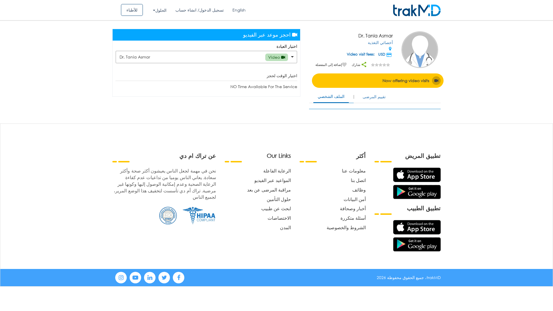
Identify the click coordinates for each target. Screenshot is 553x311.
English (239, 10)
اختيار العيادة (286, 46)
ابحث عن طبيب (276, 208)
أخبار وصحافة (353, 208)
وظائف (359, 190)
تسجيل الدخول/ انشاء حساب (199, 10)
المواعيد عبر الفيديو (272, 180)
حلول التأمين (279, 199)
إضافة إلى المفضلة (328, 64)
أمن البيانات (355, 199)
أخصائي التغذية (380, 42)
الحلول (160, 10)
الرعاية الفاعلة (277, 171)
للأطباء (131, 10)
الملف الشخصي (331, 96)
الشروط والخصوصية (346, 227)
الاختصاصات (279, 218)
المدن (285, 227)
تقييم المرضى (374, 96)
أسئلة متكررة (353, 218)
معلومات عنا (354, 171)
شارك (356, 64)
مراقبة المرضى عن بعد (269, 190)
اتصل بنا (358, 180)
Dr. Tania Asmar (200, 57)
